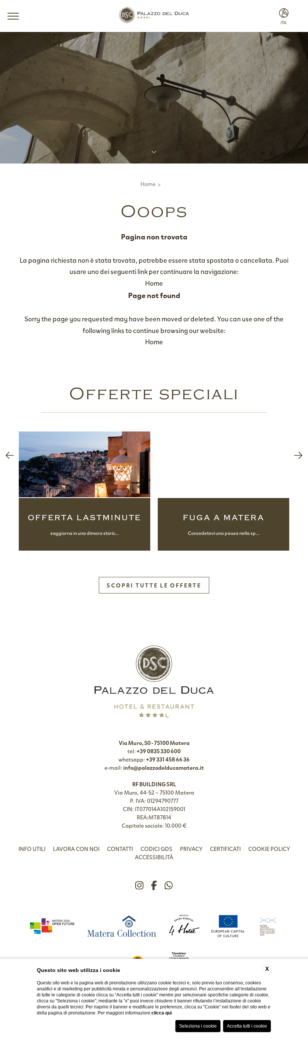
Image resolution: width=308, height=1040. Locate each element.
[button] (10, 455)
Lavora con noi (76, 849)
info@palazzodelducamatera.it (163, 767)
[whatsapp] (169, 885)
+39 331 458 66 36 (168, 759)
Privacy (191, 849)
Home (148, 184)
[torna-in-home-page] (154, 16)
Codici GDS (156, 849)
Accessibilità (154, 857)
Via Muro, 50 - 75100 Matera (154, 743)
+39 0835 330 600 (159, 751)
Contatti (120, 849)
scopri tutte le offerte (154, 585)
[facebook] (154, 885)
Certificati (225, 849)
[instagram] (139, 885)
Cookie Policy (269, 849)
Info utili (31, 849)
